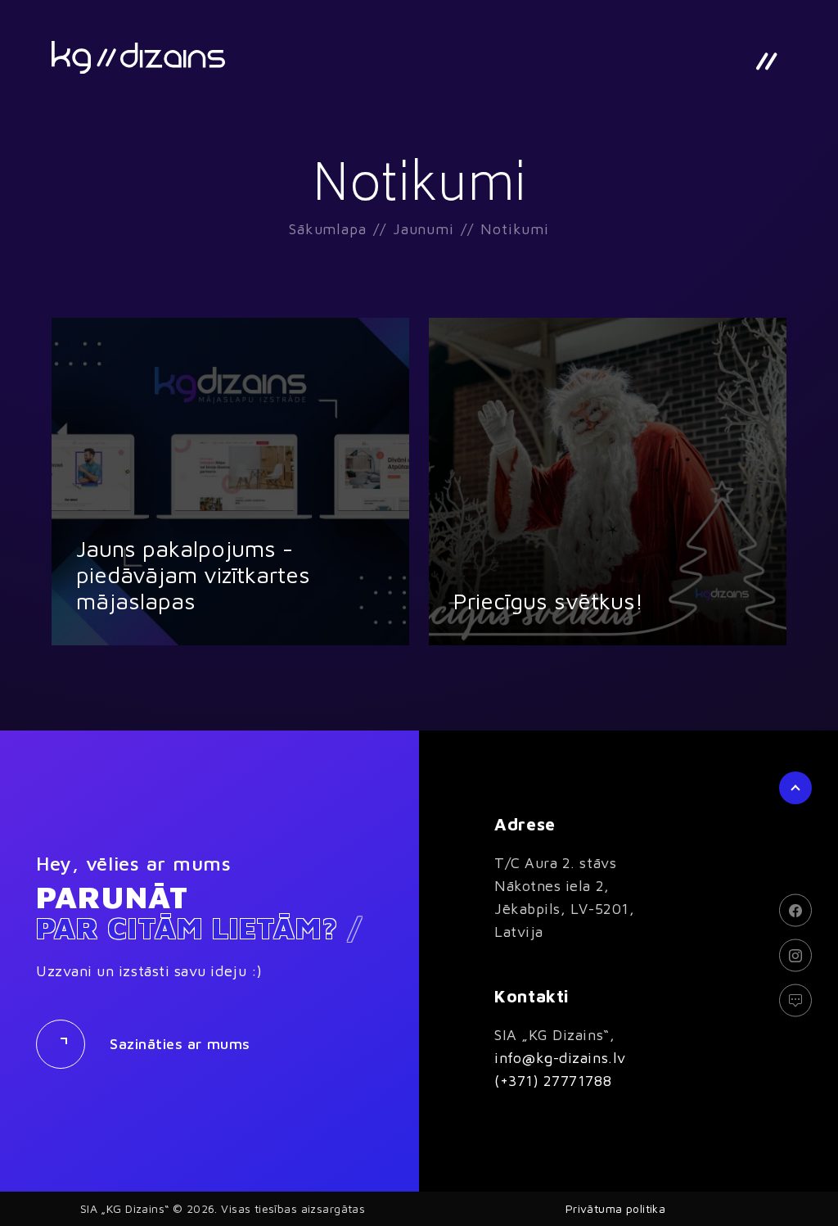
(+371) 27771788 (552, 1080)
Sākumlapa (328, 229)
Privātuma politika (615, 1208)
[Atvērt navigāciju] (766, 61)
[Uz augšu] (795, 787)
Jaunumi (423, 229)
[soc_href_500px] (795, 1000)
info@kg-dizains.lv (560, 1057)
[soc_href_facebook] (795, 909)
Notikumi (514, 229)
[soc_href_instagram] (795, 955)
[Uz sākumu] (138, 57)
